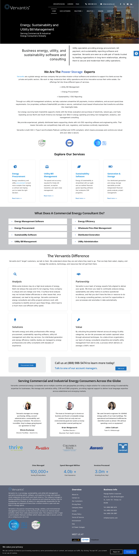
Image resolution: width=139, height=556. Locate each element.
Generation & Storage (113, 175)
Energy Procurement (18, 175)
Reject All (116, 552)
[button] (136, 53)
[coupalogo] (85, 539)
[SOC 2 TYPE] (18, 520)
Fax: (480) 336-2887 (110, 513)
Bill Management (50, 175)
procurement (20, 183)
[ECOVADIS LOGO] (36, 521)
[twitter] (124, 4)
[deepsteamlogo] (95, 540)
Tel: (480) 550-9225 (110, 510)
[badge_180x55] (76, 540)
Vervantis (20, 76)
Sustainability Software (82, 175)
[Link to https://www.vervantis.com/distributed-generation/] (15, 167)
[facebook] (120, 4)
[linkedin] (131, 4)
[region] (69, 550)
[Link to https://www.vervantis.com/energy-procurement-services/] (79, 167)
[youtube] (127, 4)
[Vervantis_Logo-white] (17, 5)
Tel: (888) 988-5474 (110, 507)
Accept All (130, 552)
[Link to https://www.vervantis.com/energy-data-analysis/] (47, 167)
